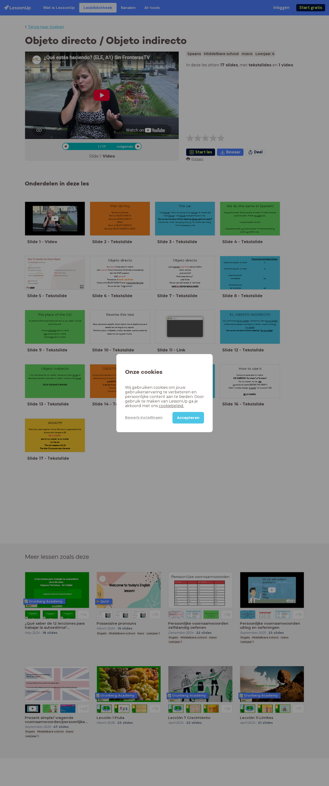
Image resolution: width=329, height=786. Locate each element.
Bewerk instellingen (144, 417)
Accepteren (188, 417)
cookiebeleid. (171, 405)
